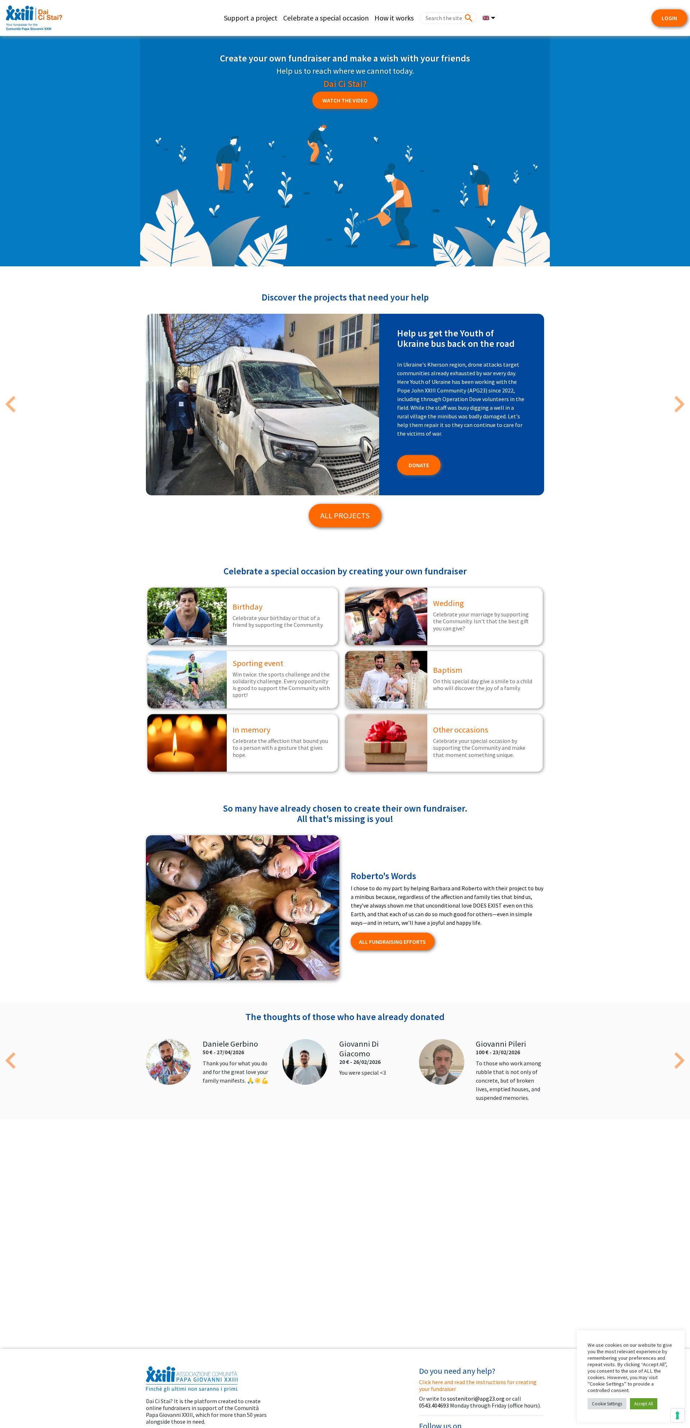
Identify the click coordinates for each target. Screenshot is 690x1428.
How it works (394, 17)
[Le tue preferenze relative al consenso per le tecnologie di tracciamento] (677, 1415)
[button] (11, 404)
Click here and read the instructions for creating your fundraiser (478, 1385)
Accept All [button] (643, 1404)
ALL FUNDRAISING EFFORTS (392, 941)
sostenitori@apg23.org (476, 1398)
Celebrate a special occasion (326, 17)
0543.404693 (434, 1405)
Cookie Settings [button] (607, 1404)
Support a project (250, 17)
